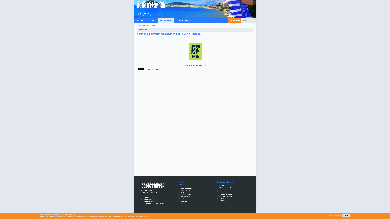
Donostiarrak (153, 185)
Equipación (184, 201)
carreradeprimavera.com (195, 65)
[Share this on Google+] (149, 69)
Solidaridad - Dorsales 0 (225, 196)
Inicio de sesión (234, 20)
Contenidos (153, 20)
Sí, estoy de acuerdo (334, 215)
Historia (183, 192)
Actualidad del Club (186, 188)
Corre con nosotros (186, 194)
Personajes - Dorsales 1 (225, 194)
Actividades (184, 199)
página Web (184, 34)
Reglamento (222, 200)
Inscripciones (222, 190)
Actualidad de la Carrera (225, 187)
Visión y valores (185, 190)
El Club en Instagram (149, 201)
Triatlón (183, 203)
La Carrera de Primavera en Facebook (153, 204)
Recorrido (221, 198)
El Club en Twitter (148, 199)
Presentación (222, 185)
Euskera (157, 69)
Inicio (137, 20)
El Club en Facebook (149, 197)
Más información (143, 216)
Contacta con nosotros (184, 20)
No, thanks (346, 215)
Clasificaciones (223, 192)
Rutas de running (185, 197)
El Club (143, 20)
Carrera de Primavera (166, 20)
